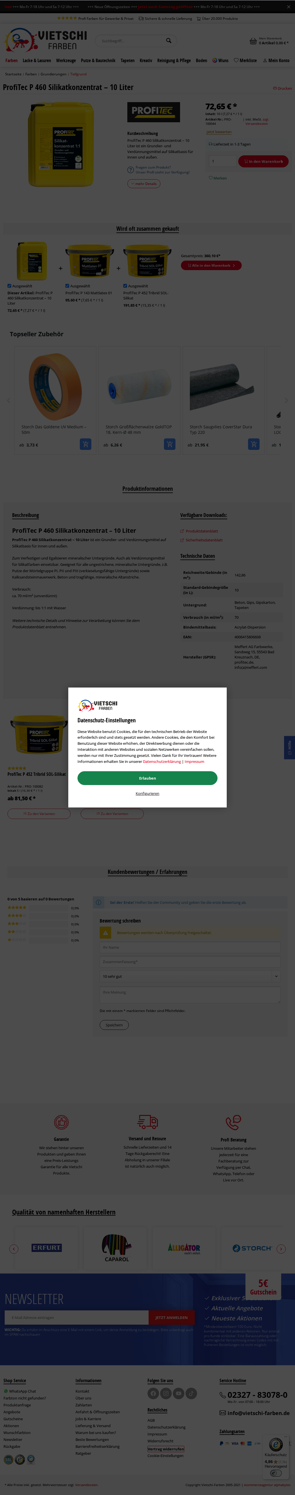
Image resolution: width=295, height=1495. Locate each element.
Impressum (194, 761)
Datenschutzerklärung (162, 761)
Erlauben (147, 778)
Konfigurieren (147, 793)
